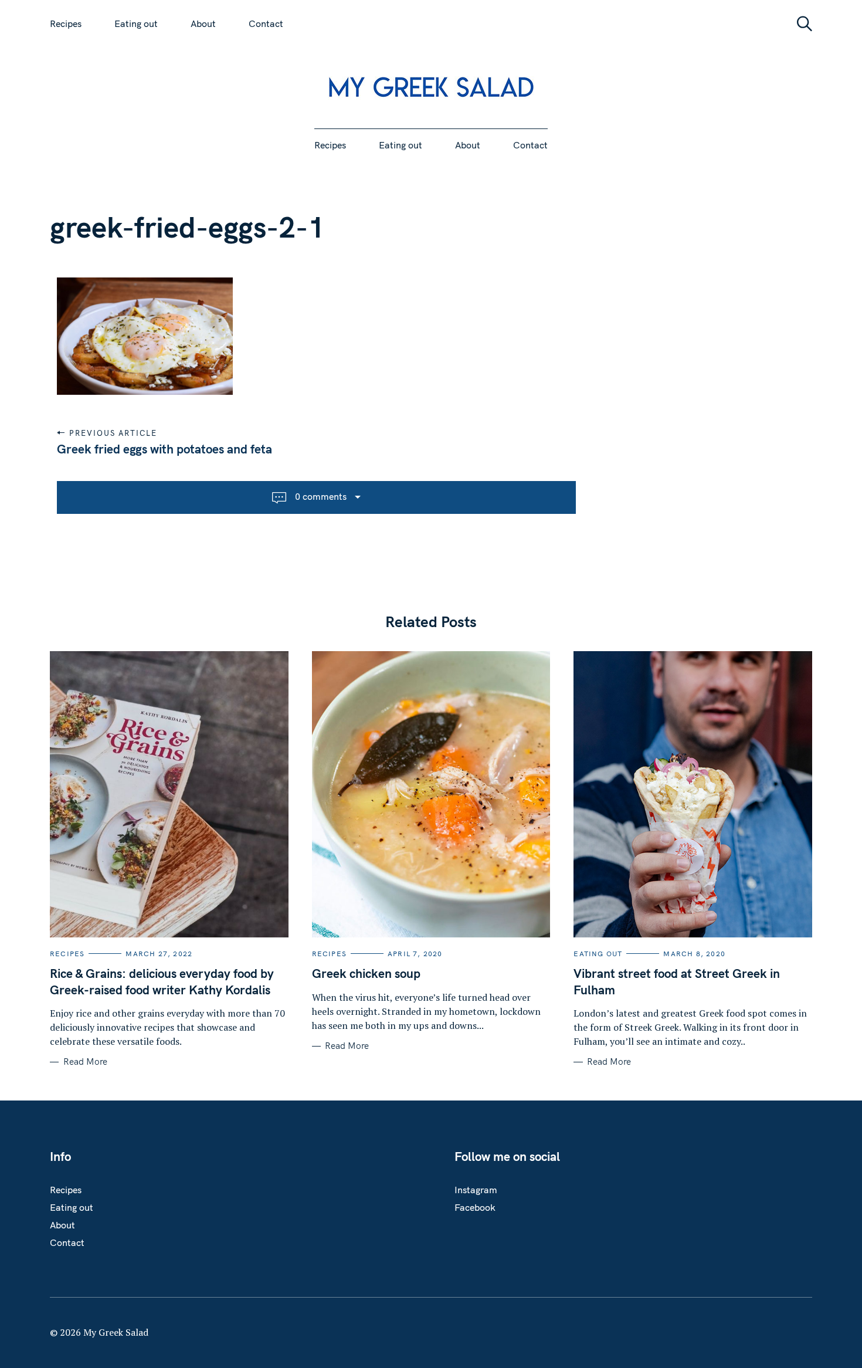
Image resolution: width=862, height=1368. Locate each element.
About (203, 23)
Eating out (136, 23)
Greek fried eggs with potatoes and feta (164, 448)
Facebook (475, 1207)
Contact (266, 23)
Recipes (66, 23)
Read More (85, 1062)
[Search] (800, 24)
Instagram (475, 1190)
